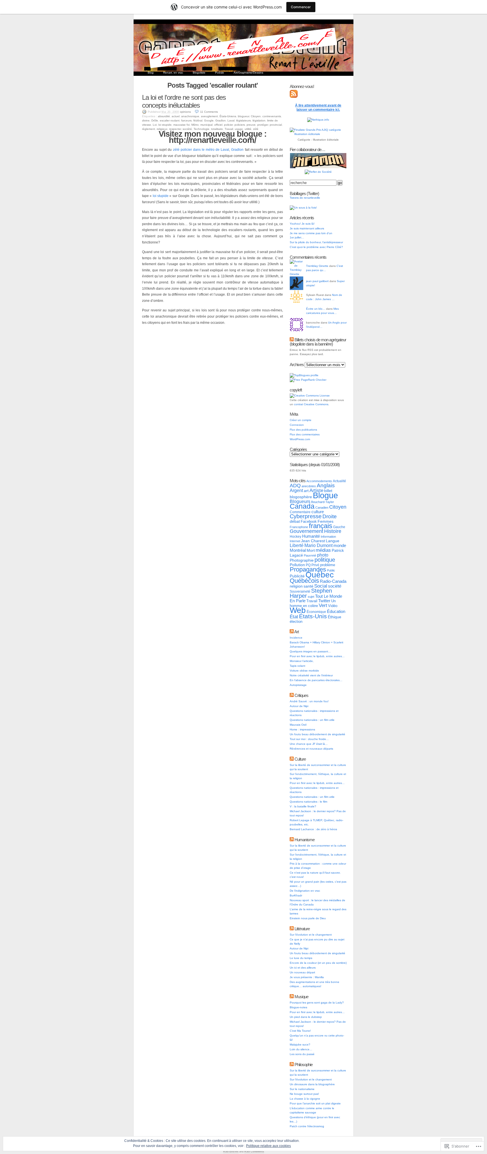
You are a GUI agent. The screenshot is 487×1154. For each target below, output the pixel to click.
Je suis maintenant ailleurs (307, 228)
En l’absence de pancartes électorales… (316, 680)
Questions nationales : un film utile (312, 719)
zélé (255, 128)
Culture (300, 759)
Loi (155, 124)
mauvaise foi (181, 124)
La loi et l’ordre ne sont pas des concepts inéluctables (184, 101)
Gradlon (220, 120)
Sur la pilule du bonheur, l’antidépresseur (316, 242)
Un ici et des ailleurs (303, 967)
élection (296, 621)
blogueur (243, 116)
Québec (320, 574)
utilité (248, 128)
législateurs (243, 120)
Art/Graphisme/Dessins (248, 72)
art (306, 490)
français (320, 526)
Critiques (301, 695)
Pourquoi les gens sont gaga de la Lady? (317, 1002)
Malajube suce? (300, 1044)
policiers (239, 124)
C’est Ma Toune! (300, 1030)
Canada (302, 506)
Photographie (302, 560)
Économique (316, 612)
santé (308, 586)
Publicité (297, 576)
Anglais (326, 485)
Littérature (302, 928)
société (187, 128)
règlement (148, 128)
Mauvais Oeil (298, 724)
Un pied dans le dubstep (306, 1016)
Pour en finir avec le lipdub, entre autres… (317, 656)
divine (146, 120)
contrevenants (271, 116)
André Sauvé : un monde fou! (309, 701)
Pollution (297, 564)
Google (209, 120)
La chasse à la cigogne (305, 1098)
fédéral (197, 120)
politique (325, 560)
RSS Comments (254, 1151)
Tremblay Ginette (317, 265)
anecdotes (309, 486)
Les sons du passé (302, 1054)
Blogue (325, 495)
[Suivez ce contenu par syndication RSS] (292, 339)
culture (317, 512)
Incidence (296, 637)
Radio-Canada (333, 581)
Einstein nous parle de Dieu (308, 918)
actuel (176, 116)
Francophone (299, 527)
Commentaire (300, 512)
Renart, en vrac (173, 72)
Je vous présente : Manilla (307, 977)
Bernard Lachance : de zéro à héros (313, 829)
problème (327, 565)
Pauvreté (310, 555)
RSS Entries (230, 1151)
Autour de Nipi (299, 706)
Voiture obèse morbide (304, 670)
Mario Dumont (318, 545)
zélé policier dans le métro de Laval (201, 150)
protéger (262, 124)
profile (314, 375)
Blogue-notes (298, 1007)
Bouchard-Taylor (322, 502)
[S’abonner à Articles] (294, 96)
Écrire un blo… (315, 308)
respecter (175, 128)
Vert (323, 605)
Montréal (298, 550)
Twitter (324, 601)
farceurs (186, 120)
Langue (332, 541)
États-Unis (313, 616)
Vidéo (332, 606)
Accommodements (319, 481)
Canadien (321, 507)
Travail (229, 128)
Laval (230, 120)
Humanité (311, 536)
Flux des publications (303, 429)
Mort (311, 550)
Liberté (297, 545)
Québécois (304, 580)
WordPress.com (300, 439)
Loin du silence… (301, 1049)
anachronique (190, 116)
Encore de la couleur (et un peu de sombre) (318, 962)
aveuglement (209, 116)
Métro (195, 124)
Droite (329, 516)
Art (296, 631)
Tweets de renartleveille (305, 197)
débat (295, 521)
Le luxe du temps (301, 958)
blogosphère (301, 497)
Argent (296, 490)
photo (322, 554)
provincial (276, 124)
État (294, 616)
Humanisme (305, 839)
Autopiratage (298, 684)
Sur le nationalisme (302, 1089)
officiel (218, 124)
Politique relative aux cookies (268, 1146)
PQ (308, 565)
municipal (206, 124)
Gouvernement (306, 531)
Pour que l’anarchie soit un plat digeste (315, 1103)
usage (239, 128)
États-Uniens (228, 116)
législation (259, 120)
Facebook (309, 521)
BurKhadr (296, 895)
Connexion (297, 424)
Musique (301, 996)
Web (298, 610)
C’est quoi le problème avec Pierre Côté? (316, 247)
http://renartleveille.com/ (212, 140)
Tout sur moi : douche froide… (309, 739)
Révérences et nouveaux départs (311, 748)
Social (320, 586)
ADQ (295, 485)
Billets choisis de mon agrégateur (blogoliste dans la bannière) (318, 341)
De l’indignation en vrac (305, 890)
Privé (315, 565)
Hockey (295, 537)
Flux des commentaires (305, 434)
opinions (185, 111)
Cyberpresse (306, 516)
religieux (162, 128)
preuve (251, 124)
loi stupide (165, 124)
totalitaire (217, 128)
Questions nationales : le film (308, 801)
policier (228, 124)
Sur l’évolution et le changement (311, 934)
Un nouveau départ (302, 972)
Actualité (339, 481)
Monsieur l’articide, (302, 661)
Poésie (219, 72)
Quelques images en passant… (310, 651)
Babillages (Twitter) (304, 193)
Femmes (325, 521)
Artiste (316, 490)
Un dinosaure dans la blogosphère (312, 1084)
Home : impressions (302, 729)
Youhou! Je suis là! (302, 223)
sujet (311, 596)
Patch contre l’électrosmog (307, 1126)
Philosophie (304, 1064)
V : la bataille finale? (303, 806)
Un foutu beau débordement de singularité (317, 734)
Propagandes (308, 569)
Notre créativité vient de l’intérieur (311, 675)
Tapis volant (297, 665)
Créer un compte (300, 420)
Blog (151, 72)
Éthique (334, 617)
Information (328, 536)
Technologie (201, 128)
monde (339, 545)
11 (209, 111)
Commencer (301, 7)
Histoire (332, 531)
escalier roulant (170, 120)
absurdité (164, 116)
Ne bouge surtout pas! (304, 1093)
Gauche (339, 527)
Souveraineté (300, 591)
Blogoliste (199, 72)
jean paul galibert (317, 281)
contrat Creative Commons (311, 404)
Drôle (154, 120)
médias (323, 550)
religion (296, 586)
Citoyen (256, 116)
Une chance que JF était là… (309, 743)
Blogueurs (300, 501)
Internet (295, 541)
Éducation (336, 611)
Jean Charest (313, 541)
